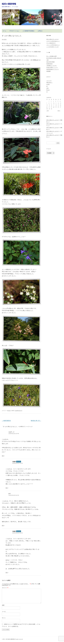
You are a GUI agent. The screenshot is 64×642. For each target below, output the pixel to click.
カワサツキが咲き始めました (53, 41)
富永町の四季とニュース (52, 67)
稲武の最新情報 (9, 3)
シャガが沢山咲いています (52, 46)
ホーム (4, 31)
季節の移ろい (49, 82)
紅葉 (47, 88)
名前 (3, 605)
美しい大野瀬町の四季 (51, 56)
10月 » (58, 110)
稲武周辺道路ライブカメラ (52, 69)
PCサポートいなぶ (14, 31)
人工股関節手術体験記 (28, 31)
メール (4, 611)
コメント (5, 587)
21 (47, 107)
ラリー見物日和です (51, 43)
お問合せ (40, 31)
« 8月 (47, 110)
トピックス (49, 80)
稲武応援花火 (6, 420)
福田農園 (48, 71)
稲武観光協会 (49, 63)
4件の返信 (4, 39)
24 (53, 107)
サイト (4, 618)
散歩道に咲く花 (36, 420)
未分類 (47, 84)
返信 (3, 455)
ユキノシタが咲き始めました (53, 45)
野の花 (8, 410)
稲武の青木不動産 (50, 62)
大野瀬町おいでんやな (51, 65)
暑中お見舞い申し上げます (52, 39)
